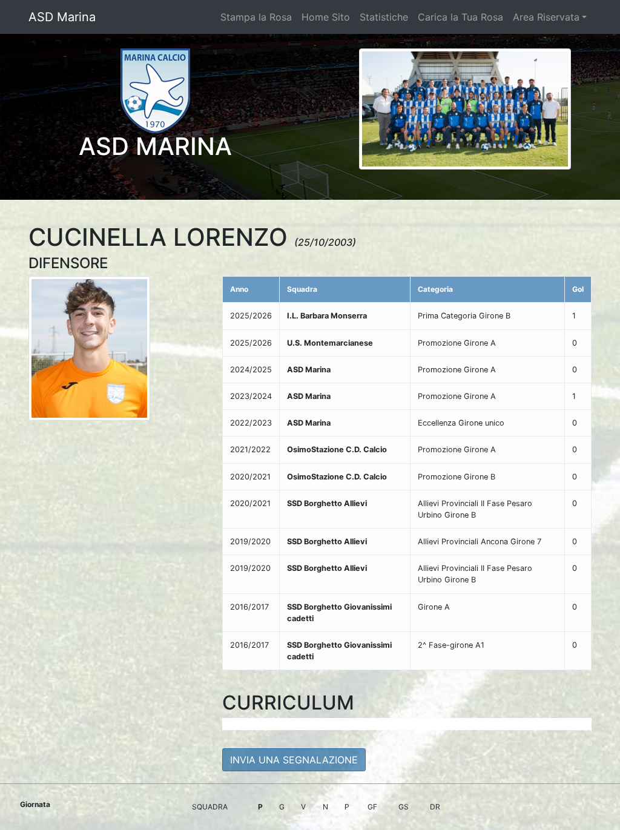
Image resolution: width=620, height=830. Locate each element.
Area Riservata (546, 17)
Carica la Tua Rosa (460, 17)
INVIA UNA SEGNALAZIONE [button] (294, 760)
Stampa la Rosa (256, 17)
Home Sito (326, 17)
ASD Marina (62, 17)
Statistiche (384, 17)
